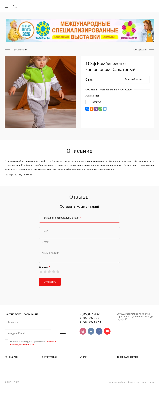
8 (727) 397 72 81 (90, 317)
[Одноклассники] (91, 109)
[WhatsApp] (100, 109)
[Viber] (96, 109)
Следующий (140, 49)
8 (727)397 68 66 (90, 314)
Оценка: (44, 267)
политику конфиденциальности (33, 343)
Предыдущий (19, 49)
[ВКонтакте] (87, 109)
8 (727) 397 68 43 (90, 321)
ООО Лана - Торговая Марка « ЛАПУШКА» (108, 89)
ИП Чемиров (11, 357)
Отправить (50, 281)
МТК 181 (83, 357)
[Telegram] (105, 109)
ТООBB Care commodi (128, 357)
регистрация (49, 357)
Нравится (96, 102)
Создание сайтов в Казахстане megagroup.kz (131, 382)
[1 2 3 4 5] (79, 271)
